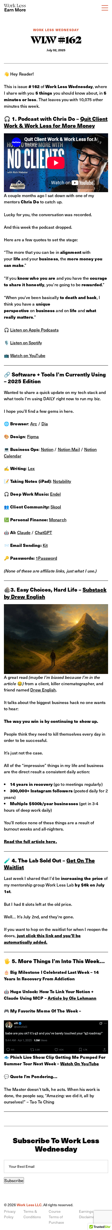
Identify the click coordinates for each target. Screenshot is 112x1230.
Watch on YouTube (27, 355)
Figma (33, 436)
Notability (62, 481)
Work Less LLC (29, 1204)
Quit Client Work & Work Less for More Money (56, 122)
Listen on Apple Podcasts (34, 330)
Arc (33, 423)
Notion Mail (69, 449)
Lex (31, 468)
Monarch (57, 519)
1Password (46, 558)
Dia (44, 423)
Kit (45, 545)
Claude (24, 532)
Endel (55, 494)
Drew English (43, 690)
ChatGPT (43, 532)
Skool (56, 507)
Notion (47, 449)
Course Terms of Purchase (56, 1217)
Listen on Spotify (26, 342)
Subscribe (13, 1180)
